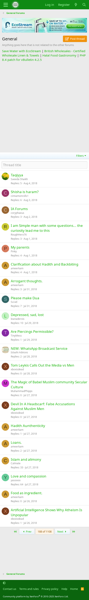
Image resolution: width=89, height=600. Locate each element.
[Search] (84, 4)
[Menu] (6, 5)
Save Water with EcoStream (21, 51)
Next (60, 531)
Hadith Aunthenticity (28, 425)
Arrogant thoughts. (27, 281)
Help (64, 589)
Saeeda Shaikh (19, 179)
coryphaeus (17, 213)
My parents (20, 247)
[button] (4, 583)
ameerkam (17, 268)
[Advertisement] (44, 106)
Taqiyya (17, 175)
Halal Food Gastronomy (59, 55)
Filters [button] (80, 156)
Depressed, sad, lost (27, 314)
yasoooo (15, 480)
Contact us (9, 589)
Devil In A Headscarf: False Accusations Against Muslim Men (43, 406)
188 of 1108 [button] (45, 531)
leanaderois (17, 319)
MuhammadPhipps (21, 391)
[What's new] (76, 4)
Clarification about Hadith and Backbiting (44, 264)
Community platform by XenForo (36, 596)
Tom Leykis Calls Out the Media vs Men (42, 365)
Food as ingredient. (26, 493)
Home (74, 589)
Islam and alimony (26, 459)
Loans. (16, 442)
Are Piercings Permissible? (32, 331)
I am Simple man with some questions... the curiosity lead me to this (47, 228)
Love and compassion (28, 476)
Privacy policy (50, 589)
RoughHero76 (19, 234)
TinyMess (16, 335)
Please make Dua (25, 298)
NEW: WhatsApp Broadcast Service (39, 348)
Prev (28, 531)
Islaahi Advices (19, 352)
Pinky (14, 251)
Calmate (15, 463)
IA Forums (19, 208)
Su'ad (14, 302)
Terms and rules (29, 589)
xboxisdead (17, 369)
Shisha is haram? (24, 191)
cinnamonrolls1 (20, 196)
